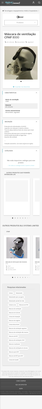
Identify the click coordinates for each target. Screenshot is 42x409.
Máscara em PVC (23, 305)
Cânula (11, 293)
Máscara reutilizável (14, 344)
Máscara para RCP (14, 352)
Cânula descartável (14, 324)
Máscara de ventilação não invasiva (18, 332)
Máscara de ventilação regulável (18, 328)
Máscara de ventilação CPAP (16, 340)
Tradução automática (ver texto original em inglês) (18, 143)
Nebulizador (19, 293)
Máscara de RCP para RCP (16, 356)
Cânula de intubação (14, 316)
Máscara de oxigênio (14, 320)
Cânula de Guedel (14, 360)
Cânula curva (12, 305)
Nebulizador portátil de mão (16, 301)
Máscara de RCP (13, 336)
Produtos (20, 22)
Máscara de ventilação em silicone (18, 348)
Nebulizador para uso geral (16, 297)
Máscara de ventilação (15, 309)
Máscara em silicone (14, 313)
